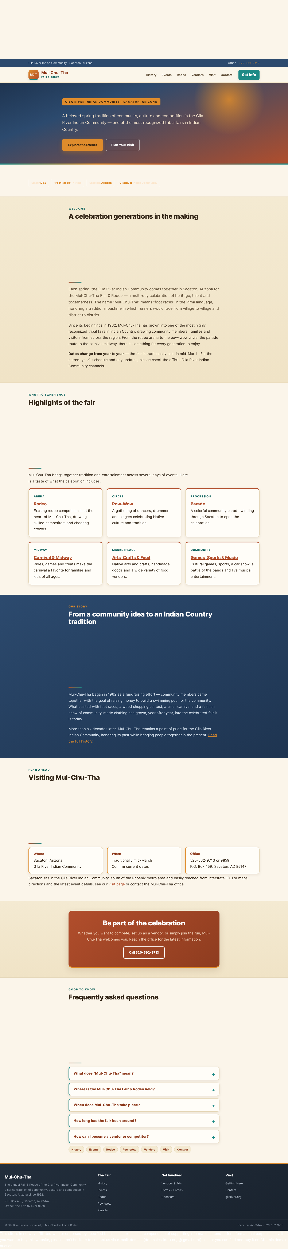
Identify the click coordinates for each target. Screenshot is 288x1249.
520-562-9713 (249, 63)
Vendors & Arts (171, 1183)
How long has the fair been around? (105, 1121)
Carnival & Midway (53, 557)
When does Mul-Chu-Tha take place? (107, 1105)
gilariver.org (233, 1197)
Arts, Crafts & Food (131, 557)
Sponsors (167, 1197)
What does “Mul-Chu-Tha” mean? (104, 1073)
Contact (226, 75)
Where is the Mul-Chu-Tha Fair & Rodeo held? (114, 1089)
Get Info (249, 75)
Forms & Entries (172, 1190)
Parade (198, 503)
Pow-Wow (122, 503)
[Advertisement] (144, 29)
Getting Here (234, 1183)
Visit (212, 75)
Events (167, 75)
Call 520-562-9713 (144, 952)
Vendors (197, 75)
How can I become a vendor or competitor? (111, 1136)
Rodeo (181, 75)
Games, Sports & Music (214, 557)
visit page (117, 884)
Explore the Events (82, 145)
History (151, 75)
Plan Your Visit (122, 145)
